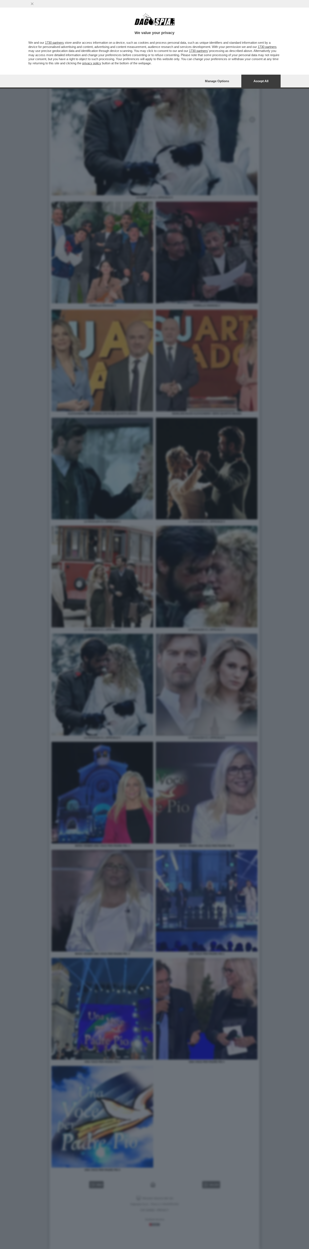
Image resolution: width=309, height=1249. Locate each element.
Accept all (261, 81)
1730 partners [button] (54, 42)
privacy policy (91, 63)
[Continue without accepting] (32, 4)
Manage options (217, 81)
